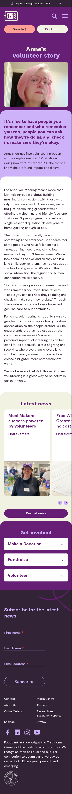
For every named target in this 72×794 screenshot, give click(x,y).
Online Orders (13, 711)
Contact (9, 699)
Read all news (36, 513)
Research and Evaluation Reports (49, 713)
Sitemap (9, 722)
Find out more (19, 434)
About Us (10, 705)
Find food (52, 29)
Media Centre (45, 699)
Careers (42, 705)
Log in (18, 3)
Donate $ (20, 29)
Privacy (41, 722)
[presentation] (60, 503)
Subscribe (25, 681)
